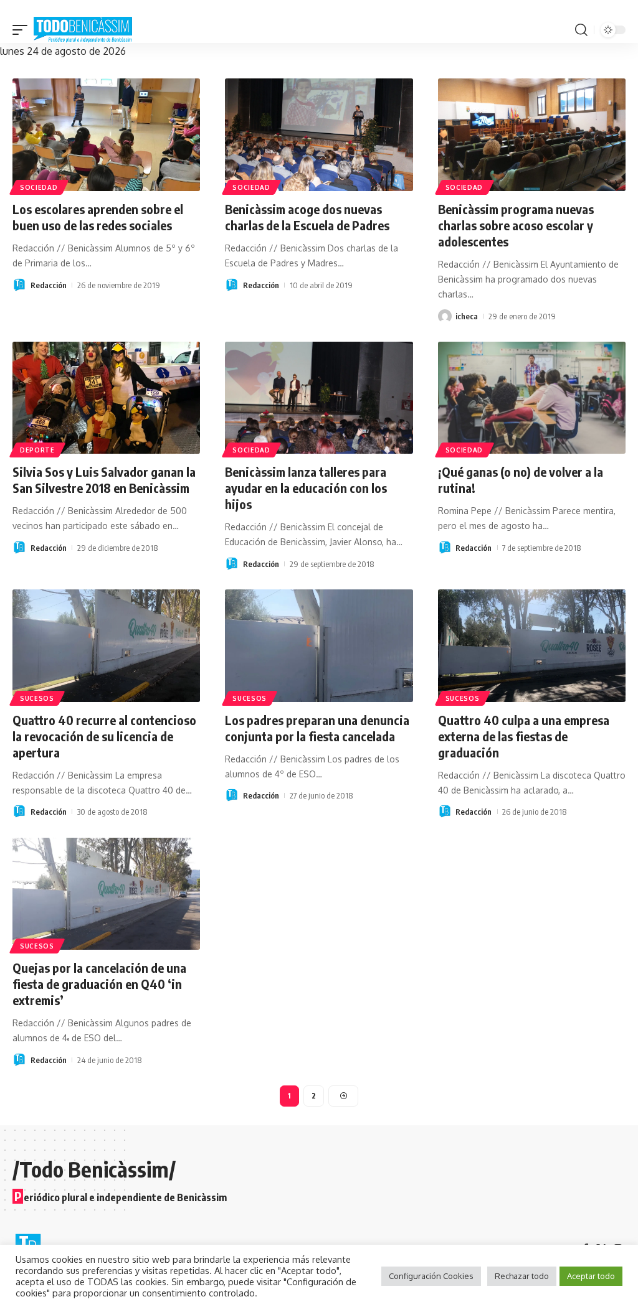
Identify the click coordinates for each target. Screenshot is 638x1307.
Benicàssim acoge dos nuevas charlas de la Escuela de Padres (307, 217)
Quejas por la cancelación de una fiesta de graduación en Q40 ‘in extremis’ (99, 984)
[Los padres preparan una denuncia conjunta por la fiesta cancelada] (318, 645)
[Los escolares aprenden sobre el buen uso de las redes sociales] (106, 134)
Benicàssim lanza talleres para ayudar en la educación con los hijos (306, 488)
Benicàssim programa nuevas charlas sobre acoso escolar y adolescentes (516, 225)
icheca (466, 316)
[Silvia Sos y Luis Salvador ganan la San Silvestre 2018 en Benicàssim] (106, 398)
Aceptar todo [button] (591, 1276)
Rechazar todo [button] (522, 1276)
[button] (23, 30)
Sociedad (39, 187)
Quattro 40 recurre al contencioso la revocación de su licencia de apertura (104, 736)
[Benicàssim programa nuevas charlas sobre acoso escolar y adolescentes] (532, 134)
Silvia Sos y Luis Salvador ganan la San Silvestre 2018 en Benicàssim (104, 479)
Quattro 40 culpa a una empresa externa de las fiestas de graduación (523, 736)
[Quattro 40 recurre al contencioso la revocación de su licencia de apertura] (106, 645)
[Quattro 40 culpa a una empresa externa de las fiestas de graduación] (532, 645)
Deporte (37, 450)
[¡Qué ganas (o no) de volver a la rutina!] (532, 398)
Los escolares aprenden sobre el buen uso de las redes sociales (97, 217)
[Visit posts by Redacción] (19, 285)
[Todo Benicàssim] (83, 30)
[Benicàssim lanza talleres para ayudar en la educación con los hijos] (318, 398)
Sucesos (37, 698)
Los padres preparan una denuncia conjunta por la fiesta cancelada (317, 728)
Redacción (49, 285)
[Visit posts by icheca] (445, 316)
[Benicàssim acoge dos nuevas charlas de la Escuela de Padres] (318, 134)
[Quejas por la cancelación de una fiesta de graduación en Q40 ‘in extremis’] (106, 894)
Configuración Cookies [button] (431, 1276)
